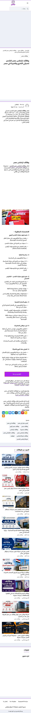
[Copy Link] (25, 412)
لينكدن (22, 384)
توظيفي (17, 104)
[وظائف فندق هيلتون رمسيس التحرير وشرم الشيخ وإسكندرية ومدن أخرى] (15, 463)
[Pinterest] (22, 412)
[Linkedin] (3, 412)
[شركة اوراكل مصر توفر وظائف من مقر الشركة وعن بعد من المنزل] (15, 610)
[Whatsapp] (6, 412)
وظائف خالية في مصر (22, 395)
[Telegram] (13, 412)
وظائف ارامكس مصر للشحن (18, 166)
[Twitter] (19, 412)
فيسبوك (6, 382)
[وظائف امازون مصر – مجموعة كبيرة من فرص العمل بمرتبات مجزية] (15, 631)
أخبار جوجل (13, 382)
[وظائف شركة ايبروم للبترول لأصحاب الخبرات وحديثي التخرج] (15, 568)
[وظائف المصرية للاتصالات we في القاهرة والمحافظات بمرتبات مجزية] (15, 589)
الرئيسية (27, 50)
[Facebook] (9, 412)
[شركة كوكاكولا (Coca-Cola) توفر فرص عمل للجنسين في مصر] (15, 484)
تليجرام (17, 384)
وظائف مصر (21, 50)
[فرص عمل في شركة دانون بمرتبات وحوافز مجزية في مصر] (15, 547)
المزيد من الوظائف (22, 450)
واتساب (21, 382)
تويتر (27, 384)
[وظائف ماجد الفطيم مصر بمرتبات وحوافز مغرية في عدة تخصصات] (15, 505)
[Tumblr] (16, 412)
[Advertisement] (15, 28)
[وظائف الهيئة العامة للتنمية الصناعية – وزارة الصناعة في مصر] (15, 526)
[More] (3, 415)
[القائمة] (27, 3)
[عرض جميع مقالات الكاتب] (27, 106)
